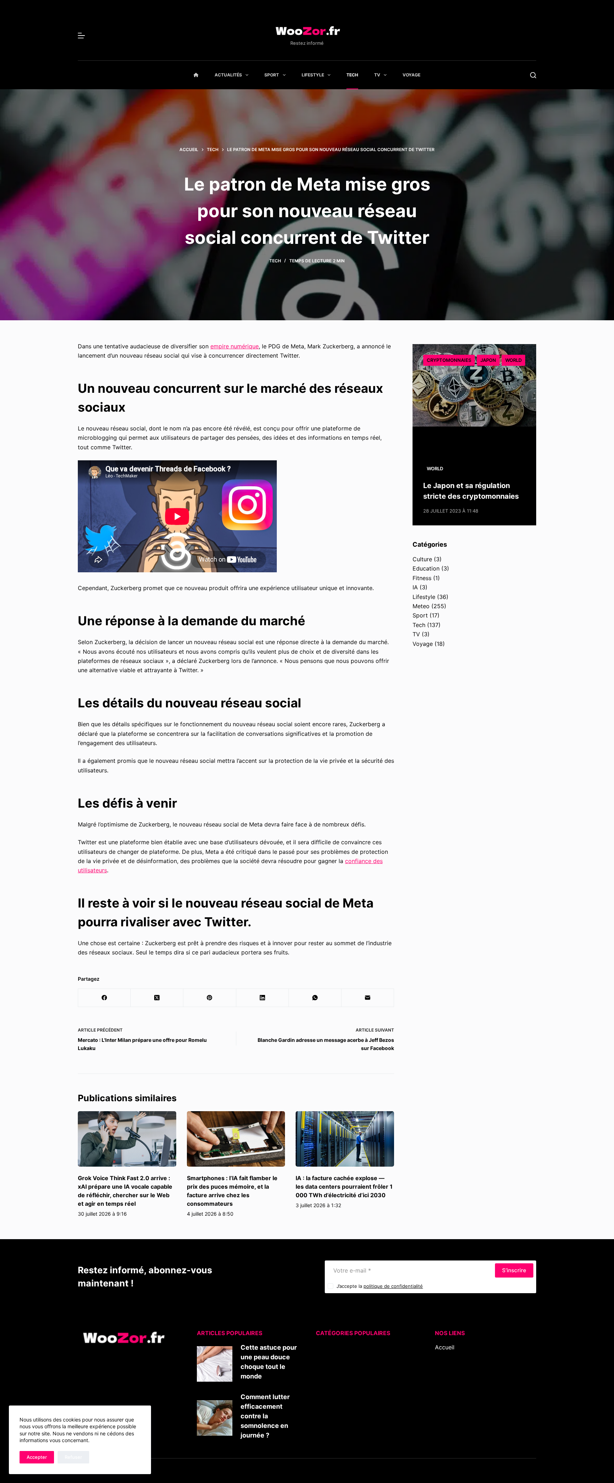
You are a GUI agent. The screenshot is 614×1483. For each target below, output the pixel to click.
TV (377, 74)
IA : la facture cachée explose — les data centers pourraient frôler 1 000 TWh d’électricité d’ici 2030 (344, 1186)
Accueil (444, 1347)
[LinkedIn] (262, 998)
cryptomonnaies (449, 360)
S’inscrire (514, 1270)
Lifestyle (313, 74)
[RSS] (448, 1418)
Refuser (73, 1457)
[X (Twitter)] (157, 998)
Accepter (37, 1457)
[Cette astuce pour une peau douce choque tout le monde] (214, 1364)
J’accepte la (379, 1286)
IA (415, 587)
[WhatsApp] (315, 998)
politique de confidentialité (393, 1286)
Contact (446, 1375)
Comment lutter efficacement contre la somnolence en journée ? (265, 1416)
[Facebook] (104, 998)
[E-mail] (367, 998)
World (513, 360)
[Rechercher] (533, 75)
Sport (271, 74)
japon (488, 360)
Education (426, 568)
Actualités (228, 74)
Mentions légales (457, 1384)
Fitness (422, 578)
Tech (352, 74)
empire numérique (234, 346)
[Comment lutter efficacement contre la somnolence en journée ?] (214, 1418)
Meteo (421, 606)
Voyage (411, 74)
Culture (422, 559)
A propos (447, 1366)
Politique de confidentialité (471, 1394)
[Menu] (81, 35)
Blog (441, 1356)
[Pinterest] (209, 998)
